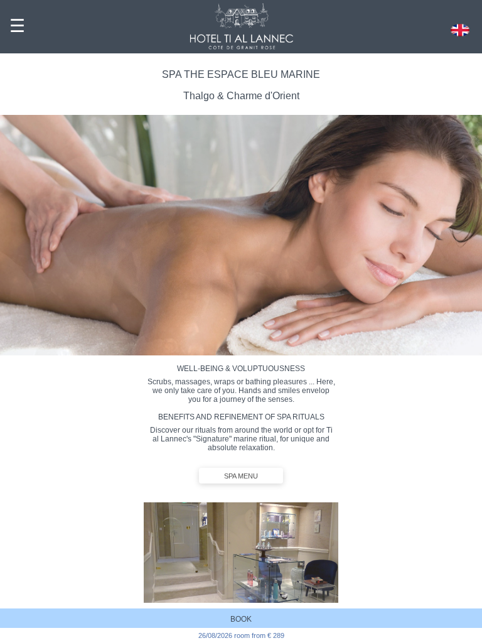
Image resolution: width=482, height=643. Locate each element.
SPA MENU (241, 476)
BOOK (241, 619)
